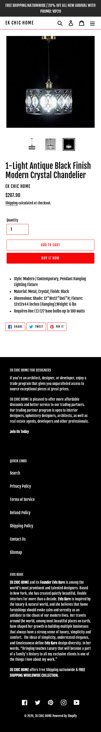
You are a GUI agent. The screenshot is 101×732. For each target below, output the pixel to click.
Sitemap (16, 552)
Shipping (11, 203)
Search (15, 473)
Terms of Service (22, 499)
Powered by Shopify (64, 716)
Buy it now (50, 258)
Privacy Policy (20, 486)
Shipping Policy (21, 525)
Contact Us (17, 539)
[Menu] (92, 23)
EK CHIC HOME (19, 22)
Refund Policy (20, 512)
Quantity (12, 220)
